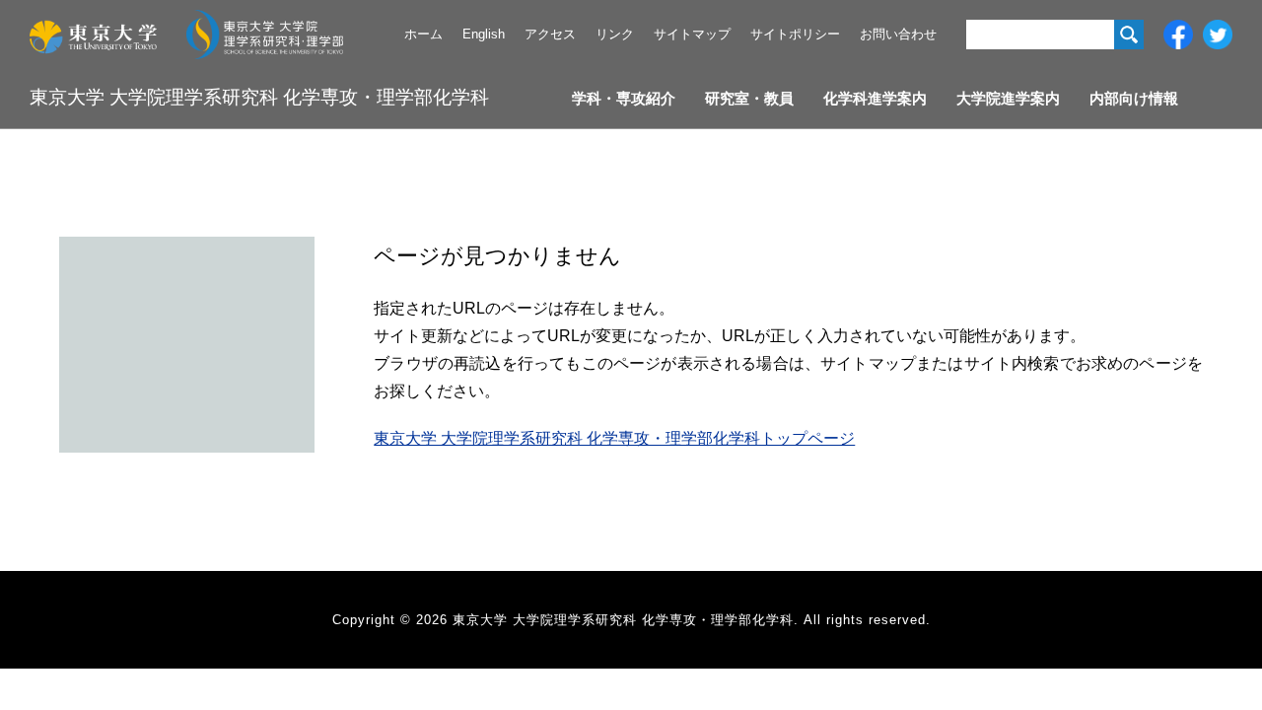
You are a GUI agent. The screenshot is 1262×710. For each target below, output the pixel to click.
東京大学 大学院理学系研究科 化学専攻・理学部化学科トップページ (614, 438)
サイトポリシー (795, 34)
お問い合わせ (898, 34)
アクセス (550, 34)
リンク (615, 34)
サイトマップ (692, 34)
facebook (1178, 34)
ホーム (423, 34)
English (483, 34)
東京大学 (93, 34)
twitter (1217, 34)
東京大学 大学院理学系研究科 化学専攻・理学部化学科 (259, 97)
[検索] (1129, 34)
